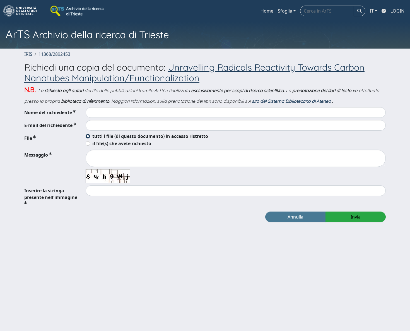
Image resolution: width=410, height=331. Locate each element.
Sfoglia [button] (285, 11)
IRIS (28, 54)
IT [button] (372, 11)
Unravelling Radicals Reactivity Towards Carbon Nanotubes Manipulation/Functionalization (194, 72)
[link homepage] (22, 11)
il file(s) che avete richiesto (121, 143)
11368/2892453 (54, 54)
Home (267, 11)
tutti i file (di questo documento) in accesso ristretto (150, 136)
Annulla (295, 217)
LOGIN (397, 11)
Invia (356, 217)
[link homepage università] (77, 11)
